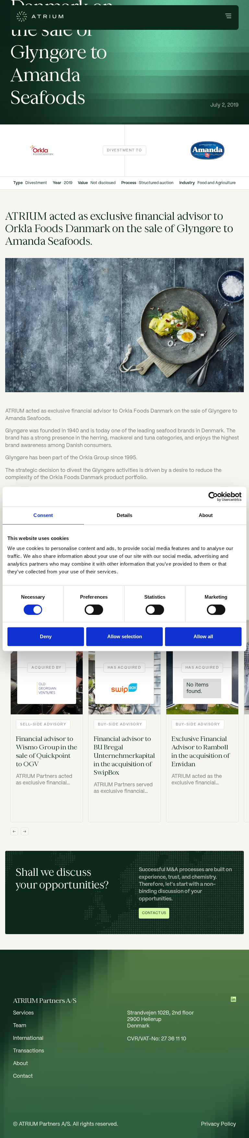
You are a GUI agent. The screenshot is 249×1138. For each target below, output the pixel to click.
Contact (23, 1076)
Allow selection (124, 636)
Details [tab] (125, 515)
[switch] (94, 609)
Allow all (203, 636)
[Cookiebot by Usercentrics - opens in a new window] (213, 496)
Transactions (28, 1051)
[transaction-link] (46, 721)
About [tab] (206, 515)
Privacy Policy (218, 1124)
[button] (228, 17)
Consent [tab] (43, 515)
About (20, 1063)
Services (23, 1013)
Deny (46, 636)
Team (19, 1025)
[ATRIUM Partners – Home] (40, 17)
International (28, 1038)
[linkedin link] (233, 1000)
